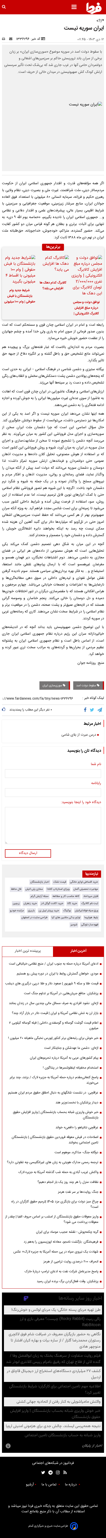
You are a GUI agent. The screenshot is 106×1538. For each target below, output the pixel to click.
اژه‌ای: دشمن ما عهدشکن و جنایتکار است (71, 1048)
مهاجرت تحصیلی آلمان (85, 889)
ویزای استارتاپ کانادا (58, 889)
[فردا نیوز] (94, 8)
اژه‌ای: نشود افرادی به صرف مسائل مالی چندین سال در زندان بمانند (53, 1003)
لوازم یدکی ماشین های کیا (66, 917)
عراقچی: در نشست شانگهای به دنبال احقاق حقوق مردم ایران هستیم (53, 1092)
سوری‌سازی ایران (52, 685)
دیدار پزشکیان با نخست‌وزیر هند (76, 1102)
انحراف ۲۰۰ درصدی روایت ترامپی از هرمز (70, 1261)
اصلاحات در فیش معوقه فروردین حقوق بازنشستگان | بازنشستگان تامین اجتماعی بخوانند (55, 1139)
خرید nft (72, 903)
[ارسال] (12, 39)
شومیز (74, 924)
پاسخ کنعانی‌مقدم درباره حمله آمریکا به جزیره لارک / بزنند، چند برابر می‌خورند (54, 1080)
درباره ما (71, 1485)
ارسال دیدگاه (28, 853)
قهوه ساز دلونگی (89, 924)
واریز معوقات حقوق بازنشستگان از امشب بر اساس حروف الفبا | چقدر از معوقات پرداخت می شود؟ (51, 1219)
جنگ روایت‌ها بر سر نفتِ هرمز (78, 1192)
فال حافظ (16, 889)
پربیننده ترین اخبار (28, 951)
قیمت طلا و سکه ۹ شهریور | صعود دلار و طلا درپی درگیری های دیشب (51, 983)
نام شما (96, 764)
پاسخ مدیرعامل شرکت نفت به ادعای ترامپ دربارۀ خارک (61, 1271)
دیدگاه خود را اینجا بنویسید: (81, 802)
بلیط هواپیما (91, 917)
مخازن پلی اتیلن (34, 889)
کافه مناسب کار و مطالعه (66, 896)
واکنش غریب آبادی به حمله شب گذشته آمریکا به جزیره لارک (58, 1172)
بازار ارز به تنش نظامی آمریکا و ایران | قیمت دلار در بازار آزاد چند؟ (55, 1013)
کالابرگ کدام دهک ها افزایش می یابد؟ (53, 285)
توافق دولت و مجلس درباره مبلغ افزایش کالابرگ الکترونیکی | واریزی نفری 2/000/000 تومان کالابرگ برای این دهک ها (86, 309)
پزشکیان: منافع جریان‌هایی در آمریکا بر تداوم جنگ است (61, 993)
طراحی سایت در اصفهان (34, 917)
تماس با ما (49, 1485)
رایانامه (96, 783)
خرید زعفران (30, 903)
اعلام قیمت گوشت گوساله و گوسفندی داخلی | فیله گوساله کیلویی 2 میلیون (53, 1025)
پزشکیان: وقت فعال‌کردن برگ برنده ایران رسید (67, 1281)
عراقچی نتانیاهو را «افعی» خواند (76, 1127)
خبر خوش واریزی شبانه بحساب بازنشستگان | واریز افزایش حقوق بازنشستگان (55, 1115)
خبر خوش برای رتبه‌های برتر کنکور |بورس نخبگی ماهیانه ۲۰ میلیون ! (53, 1038)
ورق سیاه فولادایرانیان (86, 910)
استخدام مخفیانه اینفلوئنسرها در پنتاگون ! (70, 1068)
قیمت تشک (59, 882)
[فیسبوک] (86, 710)
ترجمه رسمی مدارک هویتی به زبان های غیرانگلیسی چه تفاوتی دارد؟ (52, 1162)
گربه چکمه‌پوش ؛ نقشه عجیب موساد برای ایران (67, 1232)
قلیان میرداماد (90, 896)
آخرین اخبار (79, 951)
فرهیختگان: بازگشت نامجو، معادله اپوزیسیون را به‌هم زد (61, 1242)
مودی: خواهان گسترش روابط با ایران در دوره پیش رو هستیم (57, 973)
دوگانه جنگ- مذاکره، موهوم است (76, 1152)
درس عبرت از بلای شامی (78, 735)
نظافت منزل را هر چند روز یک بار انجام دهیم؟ (67, 1182)
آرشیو (30, 1485)
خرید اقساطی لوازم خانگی (84, 882)
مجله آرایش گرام (40, 896)
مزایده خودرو (17, 910)
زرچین (16, 903)
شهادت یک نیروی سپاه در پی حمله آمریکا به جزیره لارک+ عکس (55, 1252)
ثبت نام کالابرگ (89, 903)
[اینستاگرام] (56, 1472)
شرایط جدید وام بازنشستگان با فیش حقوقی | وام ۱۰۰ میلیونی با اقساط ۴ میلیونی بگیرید (19, 297)
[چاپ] (5, 39)
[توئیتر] (42, 1472)
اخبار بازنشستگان (39, 882)
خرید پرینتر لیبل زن (49, 910)
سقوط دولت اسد (86, 685)
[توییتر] (92, 710)
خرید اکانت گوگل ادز (52, 903)
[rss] (63, 1472)
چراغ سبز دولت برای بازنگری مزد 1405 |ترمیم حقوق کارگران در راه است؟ (54, 1204)
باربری (31, 910)
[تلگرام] (100, 710)
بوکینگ (67, 910)
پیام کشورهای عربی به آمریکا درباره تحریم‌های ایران (64, 1058)
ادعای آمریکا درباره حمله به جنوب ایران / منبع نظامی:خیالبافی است (53, 964)
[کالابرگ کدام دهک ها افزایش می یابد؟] (53, 266)
